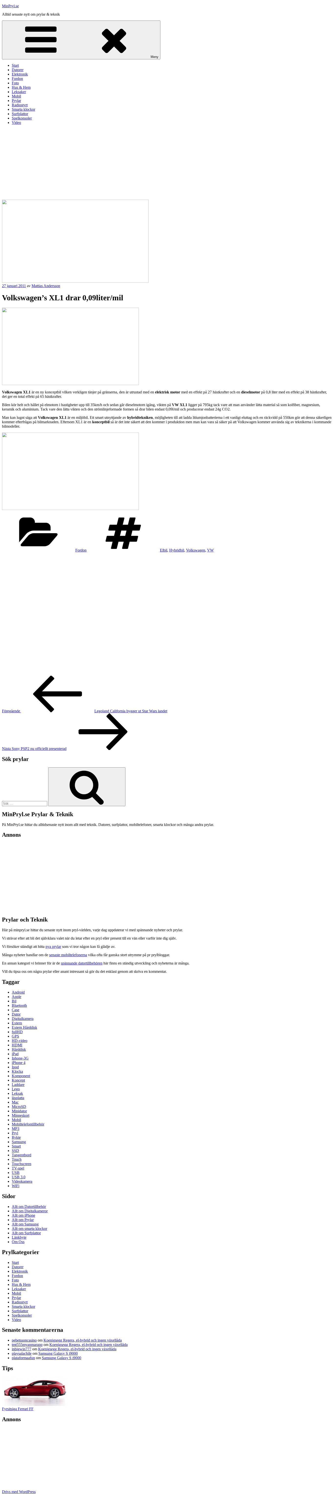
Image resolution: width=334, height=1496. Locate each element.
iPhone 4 (18, 1063)
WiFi (15, 1186)
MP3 (15, 1129)
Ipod (15, 1067)
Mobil (16, 96)
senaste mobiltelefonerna (68, 955)
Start (15, 65)
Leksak (17, 1093)
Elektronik (20, 74)
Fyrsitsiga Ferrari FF (17, 1409)
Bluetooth (19, 1005)
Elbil (163, 550)
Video (16, 122)
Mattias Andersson (46, 286)
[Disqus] (167, 614)
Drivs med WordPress (19, 1492)
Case (15, 1010)
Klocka (17, 1071)
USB (16, 1173)
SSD (15, 1151)
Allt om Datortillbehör (29, 1206)
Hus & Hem (21, 87)
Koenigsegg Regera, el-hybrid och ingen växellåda (83, 1340)
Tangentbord (21, 1155)
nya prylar (53, 946)
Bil (14, 1001)
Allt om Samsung (25, 1224)
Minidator (19, 1111)
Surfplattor (20, 114)
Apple (16, 997)
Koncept (18, 1080)
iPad (15, 1054)
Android (18, 992)
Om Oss (18, 1242)
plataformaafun (23, 1358)
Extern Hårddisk (24, 1027)
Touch (17, 1159)
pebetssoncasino (24, 1340)
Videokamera (22, 1181)
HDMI (17, 1045)
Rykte (16, 1137)
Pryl (15, 1133)
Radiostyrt (20, 105)
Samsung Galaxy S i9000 (58, 1353)
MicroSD (19, 1107)
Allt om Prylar (23, 1220)
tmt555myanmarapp (27, 1345)
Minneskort (20, 1115)
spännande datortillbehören (81, 963)
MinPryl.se (10, 6)
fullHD (17, 1032)
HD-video (19, 1041)
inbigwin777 (21, 1349)
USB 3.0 (18, 1177)
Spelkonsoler (22, 118)
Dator (16, 1014)
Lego (16, 1089)
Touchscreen (21, 1164)
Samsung (19, 1142)
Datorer (17, 70)
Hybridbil (176, 550)
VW (210, 550)
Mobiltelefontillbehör (28, 1124)
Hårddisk (19, 1049)
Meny (154, 57)
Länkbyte (19, 1237)
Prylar (16, 100)
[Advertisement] (167, 163)
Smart (16, 1146)
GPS (15, 1036)
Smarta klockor (23, 109)
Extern (17, 1023)
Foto (15, 83)
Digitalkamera (22, 1019)
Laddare (18, 1085)
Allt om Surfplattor (26, 1233)
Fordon (17, 78)
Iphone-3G (20, 1058)
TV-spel (18, 1168)
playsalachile (22, 1353)
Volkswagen (195, 550)
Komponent (21, 1076)
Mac (15, 1102)
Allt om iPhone (23, 1215)
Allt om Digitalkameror (30, 1211)
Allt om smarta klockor (29, 1228)
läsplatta (18, 1098)
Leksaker (19, 92)
